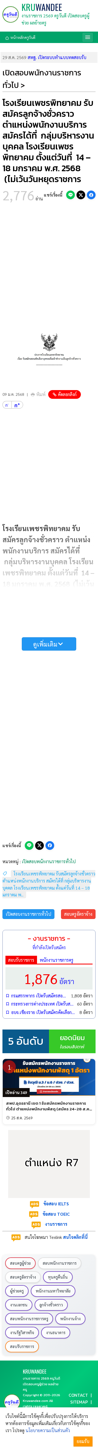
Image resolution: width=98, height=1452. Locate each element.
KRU (42, 7)
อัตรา (49, 978)
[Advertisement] (49, 263)
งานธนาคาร (55, 1332)
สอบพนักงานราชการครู (29, 1318)
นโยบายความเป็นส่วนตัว (48, 1430)
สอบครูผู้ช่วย (20, 1263)
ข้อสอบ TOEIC (56, 1214)
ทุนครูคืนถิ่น (58, 1277)
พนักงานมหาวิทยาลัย (53, 1290)
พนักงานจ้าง (70, 1318)
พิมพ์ (40, 394)
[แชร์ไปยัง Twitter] (80, 195)
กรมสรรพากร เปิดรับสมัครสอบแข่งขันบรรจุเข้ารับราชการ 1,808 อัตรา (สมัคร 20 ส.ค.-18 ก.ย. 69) (39, 995)
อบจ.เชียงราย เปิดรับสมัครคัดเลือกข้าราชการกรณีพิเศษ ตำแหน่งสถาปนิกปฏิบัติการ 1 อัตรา (44, 1012)
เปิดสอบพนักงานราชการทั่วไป (49, 861)
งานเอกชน (18, 1304)
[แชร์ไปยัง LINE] (70, 195)
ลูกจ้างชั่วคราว (51, 1304)
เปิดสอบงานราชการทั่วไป (28, 914)
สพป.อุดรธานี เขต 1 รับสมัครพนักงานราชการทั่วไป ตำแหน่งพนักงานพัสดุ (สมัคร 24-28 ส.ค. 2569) (48, 1109)
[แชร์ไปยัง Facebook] (91, 195)
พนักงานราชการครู (57, 960)
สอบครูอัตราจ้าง (78, 914)
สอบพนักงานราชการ (59, 1263)
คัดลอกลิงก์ (67, 394)
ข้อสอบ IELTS (56, 1203)
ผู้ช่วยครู (17, 1290)
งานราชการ (56, 1224)
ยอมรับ (83, 1441)
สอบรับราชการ (21, 960)
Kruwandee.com (35, 1400)
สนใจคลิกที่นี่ (75, 1237)
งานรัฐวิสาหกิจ (22, 1332)
